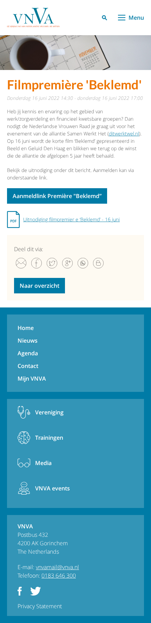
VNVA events (52, 488)
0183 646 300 (58, 575)
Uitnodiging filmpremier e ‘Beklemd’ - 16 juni (71, 219)
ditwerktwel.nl (124, 133)
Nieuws (28, 340)
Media (43, 463)
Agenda (28, 353)
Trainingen (49, 437)
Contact (28, 366)
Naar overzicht (39, 286)
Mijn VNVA (32, 378)
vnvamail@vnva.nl (57, 567)
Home (26, 328)
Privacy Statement (40, 606)
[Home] (33, 17)
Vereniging (49, 412)
